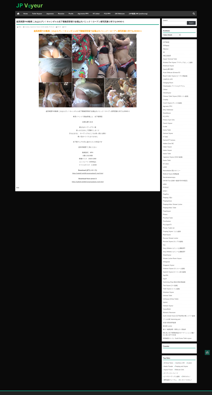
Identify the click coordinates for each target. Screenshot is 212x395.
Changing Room (168, 83)
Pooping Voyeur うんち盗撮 (172, 231)
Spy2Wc (165, 275)
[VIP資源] (166, 42)
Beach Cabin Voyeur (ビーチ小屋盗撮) (175, 76)
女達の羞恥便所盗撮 (169, 322)
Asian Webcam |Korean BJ (171, 72)
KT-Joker (96, 14)
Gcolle (165, 126)
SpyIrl (165, 279)
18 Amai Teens (168, 363)
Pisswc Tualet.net (168, 228)
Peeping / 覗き (167, 197)
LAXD (165, 167)
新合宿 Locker (167, 326)
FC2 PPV (107, 14)
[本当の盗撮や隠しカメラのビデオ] (29, 3)
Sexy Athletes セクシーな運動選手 (174, 248)
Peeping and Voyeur (181, 366)
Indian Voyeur (167, 147)
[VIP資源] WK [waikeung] (138, 14)
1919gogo (166, 45)
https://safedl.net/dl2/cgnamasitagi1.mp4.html (88, 182)
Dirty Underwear (168, 110)
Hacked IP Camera (169, 140)
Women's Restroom (169, 312)
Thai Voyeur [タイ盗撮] (170, 285)
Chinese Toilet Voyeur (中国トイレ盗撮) (175, 96)
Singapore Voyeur (168, 265)
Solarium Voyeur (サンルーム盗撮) (174, 268)
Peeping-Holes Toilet (169, 208)
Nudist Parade (168, 366)
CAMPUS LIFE (168, 79)
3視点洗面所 (167, 56)
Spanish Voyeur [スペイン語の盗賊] (174, 272)
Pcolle (71, 14)
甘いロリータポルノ (185, 380)
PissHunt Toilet (168, 218)
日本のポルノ (186, 376)
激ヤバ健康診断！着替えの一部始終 (174, 329)
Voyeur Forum (168, 370)
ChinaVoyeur (167, 93)
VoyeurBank (167, 309)
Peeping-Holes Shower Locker (172, 204)
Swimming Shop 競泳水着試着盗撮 (174, 282)
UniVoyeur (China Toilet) (170, 299)
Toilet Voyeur (37, 14)
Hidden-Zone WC (168, 143)
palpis (165, 184)
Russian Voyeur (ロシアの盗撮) (173, 241)
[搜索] (194, 13)
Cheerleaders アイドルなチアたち (174, 86)
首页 (18, 13)
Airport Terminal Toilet (170, 59)
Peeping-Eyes (167, 201)
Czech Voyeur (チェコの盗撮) (172, 103)
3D (164, 52)
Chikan (165, 89)
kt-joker (189, 363)
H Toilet (165, 137)
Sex (164, 245)
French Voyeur (167, 123)
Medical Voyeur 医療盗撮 (171, 174)
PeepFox (166, 194)
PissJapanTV (167, 224)
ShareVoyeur (167, 255)
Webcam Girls (179, 370)
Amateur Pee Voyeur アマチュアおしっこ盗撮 (177, 62)
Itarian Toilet (167, 153)
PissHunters (167, 221)
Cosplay (165, 99)
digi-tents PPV (83, 14)
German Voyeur (168, 133)
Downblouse (167, 113)
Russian (61, 14)
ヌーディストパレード (171, 373)
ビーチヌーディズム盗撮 (172, 376)
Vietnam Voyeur (168, 306)
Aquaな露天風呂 (168, 69)
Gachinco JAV (180, 363)
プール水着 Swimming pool (171, 319)
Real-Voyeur (167, 235)
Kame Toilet (167, 160)
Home (25, 14)
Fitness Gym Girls (169, 120)
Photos (165, 214)
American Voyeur (168, 66)
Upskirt (165, 302)
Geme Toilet (167, 130)
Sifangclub (166, 262)
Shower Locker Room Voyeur (172, 258)
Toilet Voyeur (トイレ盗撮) (171, 289)
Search (165, 20)
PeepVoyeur (167, 211)
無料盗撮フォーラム (170, 380)
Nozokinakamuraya (169, 177)
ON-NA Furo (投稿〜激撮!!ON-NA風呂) (175, 180)
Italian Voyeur (167, 150)
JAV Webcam (120, 14)
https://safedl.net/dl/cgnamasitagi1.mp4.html (87, 173)
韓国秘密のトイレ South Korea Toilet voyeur (177, 338)
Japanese (50, 14)
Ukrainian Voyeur (168, 292)
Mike (20, 27)
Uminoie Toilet (167, 295)
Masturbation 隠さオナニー (171, 170)
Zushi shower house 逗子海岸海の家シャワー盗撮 (179, 316)
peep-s (165, 191)
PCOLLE (166, 187)
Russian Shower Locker (170, 238)
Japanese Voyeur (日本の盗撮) (173, 157)
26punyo (165, 49)
